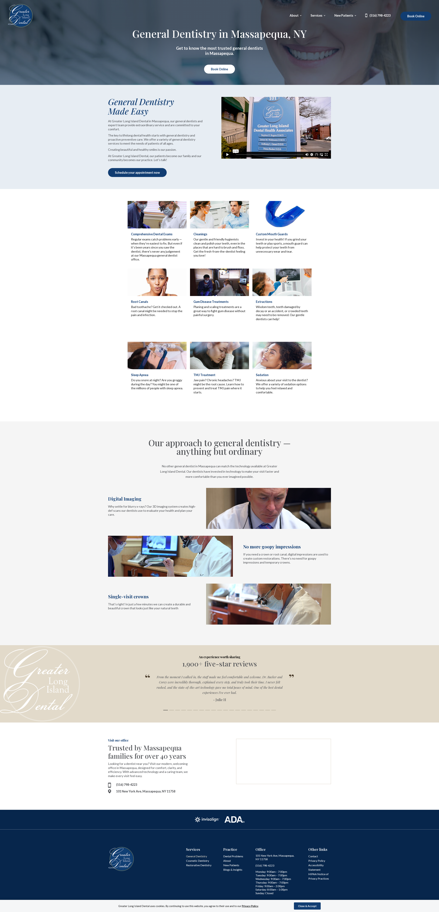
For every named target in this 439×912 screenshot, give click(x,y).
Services (316, 15)
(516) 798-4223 (380, 15)
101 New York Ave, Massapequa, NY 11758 (145, 791)
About (294, 15)
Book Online (415, 16)
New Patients (343, 15)
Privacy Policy (250, 906)
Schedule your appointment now (137, 172)
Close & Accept (307, 906)
